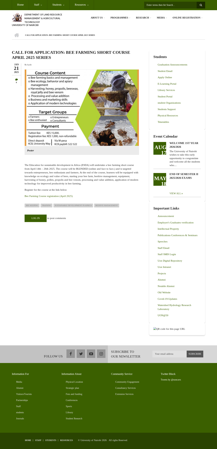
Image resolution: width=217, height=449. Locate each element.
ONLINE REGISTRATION (186, 17)
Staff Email (163, 248)
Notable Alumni (166, 286)
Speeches (162, 241)
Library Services (166, 90)
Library (69, 412)
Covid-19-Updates (167, 299)
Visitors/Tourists (24, 394)
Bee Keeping (32, 205)
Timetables (163, 122)
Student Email (165, 71)
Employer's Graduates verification (176, 222)
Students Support (167, 109)
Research (142, 17)
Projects (162, 273)
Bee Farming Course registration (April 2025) (49, 196)
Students (57, 4)
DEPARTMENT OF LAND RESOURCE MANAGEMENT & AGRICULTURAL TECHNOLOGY (43, 18)
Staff (36, 4)
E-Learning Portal (167, 83)
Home (20, 4)
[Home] (17, 17)
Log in (36, 218)
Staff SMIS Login (167, 254)
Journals (20, 418)
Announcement (166, 216)
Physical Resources (168, 115)
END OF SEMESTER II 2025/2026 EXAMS (184, 176)
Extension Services (124, 394)
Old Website (164, 292)
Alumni (162, 279)
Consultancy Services (125, 388)
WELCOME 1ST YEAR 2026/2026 (184, 145)
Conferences (71, 400)
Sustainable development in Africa (73, 205)
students (20, 412)
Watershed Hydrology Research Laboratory (174, 307)
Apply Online (165, 77)
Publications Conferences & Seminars (178, 235)
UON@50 (163, 315)
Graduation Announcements (172, 64)
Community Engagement (127, 382)
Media (161, 17)
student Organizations (169, 102)
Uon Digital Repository (170, 260)
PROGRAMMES (119, 17)
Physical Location (74, 382)
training (46, 205)
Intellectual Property (168, 228)
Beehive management (106, 205)
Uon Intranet (164, 267)
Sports (69, 406)
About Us (97, 17)
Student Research (74, 418)
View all (175, 193)
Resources (80, 4)
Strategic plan (72, 388)
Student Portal (165, 96)
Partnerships (22, 400)
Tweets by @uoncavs (171, 379)
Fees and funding (74, 394)
